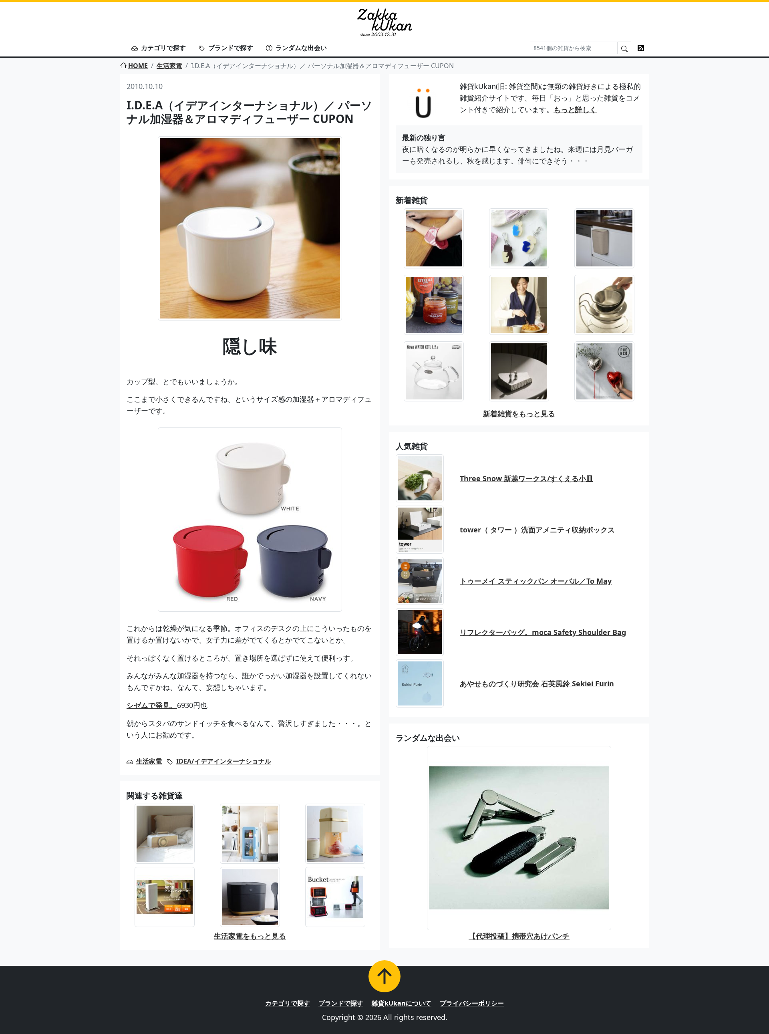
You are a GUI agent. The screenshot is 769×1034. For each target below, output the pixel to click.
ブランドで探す (230, 47)
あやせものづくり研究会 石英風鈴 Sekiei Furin (537, 683)
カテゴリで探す (163, 47)
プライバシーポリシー (472, 1003)
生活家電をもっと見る (250, 936)
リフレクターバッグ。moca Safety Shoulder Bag (543, 632)
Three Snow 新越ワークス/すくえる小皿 (526, 478)
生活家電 (169, 65)
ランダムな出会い (301, 47)
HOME (138, 65)
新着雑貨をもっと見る (519, 413)
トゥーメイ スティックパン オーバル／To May (536, 581)
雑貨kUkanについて (401, 1003)
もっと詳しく (575, 109)
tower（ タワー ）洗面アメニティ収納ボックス (537, 529)
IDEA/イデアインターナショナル (223, 761)
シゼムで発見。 (152, 705)
